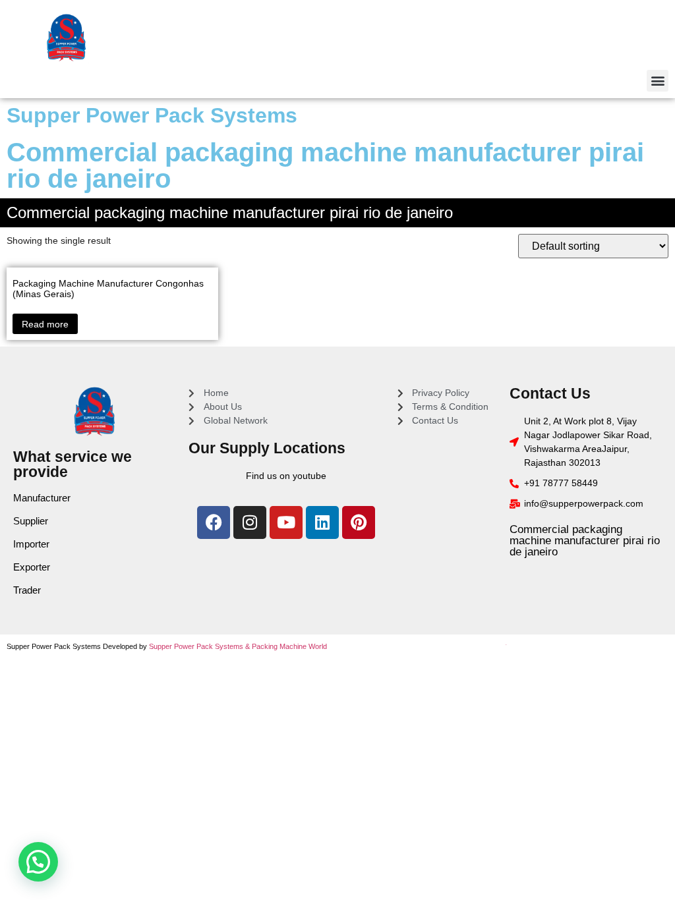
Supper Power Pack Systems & (200, 646)
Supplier (30, 520)
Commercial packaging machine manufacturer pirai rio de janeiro (585, 540)
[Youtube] (286, 522)
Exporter (31, 567)
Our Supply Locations (267, 448)
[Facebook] (213, 522)
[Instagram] (249, 522)
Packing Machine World (289, 646)
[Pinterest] (358, 522)
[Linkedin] (322, 522)
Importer (31, 543)
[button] (657, 81)
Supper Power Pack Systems (152, 115)
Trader (27, 590)
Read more (45, 324)
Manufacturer (42, 497)
